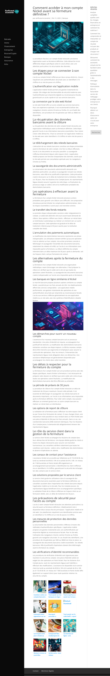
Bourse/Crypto (10, 54)
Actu (6, 64)
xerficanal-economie (43, 18)
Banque (7, 57)
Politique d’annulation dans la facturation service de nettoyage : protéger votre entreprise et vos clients (95, 94)
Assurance (8, 61)
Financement (9, 47)
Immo (6, 43)
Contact (36, 671)
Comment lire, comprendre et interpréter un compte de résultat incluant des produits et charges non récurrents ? (95, 44)
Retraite (7, 39)
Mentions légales (47, 671)
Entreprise (8, 50)
